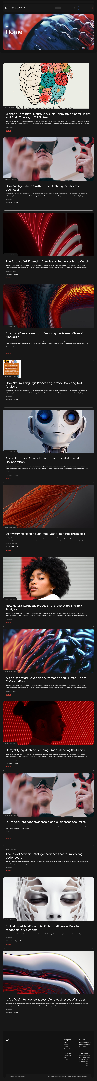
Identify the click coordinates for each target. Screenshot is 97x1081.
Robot (19, 941)
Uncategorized (9, 127)
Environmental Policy (72, 1076)
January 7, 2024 (8, 919)
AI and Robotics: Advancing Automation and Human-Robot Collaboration (46, 460)
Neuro (8, 941)
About (65, 1042)
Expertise (66, 1044)
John (13, 107)
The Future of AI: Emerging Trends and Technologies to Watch (47, 261)
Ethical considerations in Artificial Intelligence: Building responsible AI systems (43, 928)
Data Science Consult (84, 1055)
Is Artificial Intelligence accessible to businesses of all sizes (46, 822)
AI (6, 199)
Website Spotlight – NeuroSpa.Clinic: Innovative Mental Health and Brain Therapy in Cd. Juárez (48, 115)
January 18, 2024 (8, 743)
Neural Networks (12, 271)
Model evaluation (83, 1051)
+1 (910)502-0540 (13, 2)
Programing (14, 941)
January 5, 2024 (8, 993)
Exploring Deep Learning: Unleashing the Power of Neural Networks (44, 335)
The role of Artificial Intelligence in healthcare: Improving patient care (44, 855)
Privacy (62, 1076)
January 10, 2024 (8, 815)
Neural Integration (83, 1059)
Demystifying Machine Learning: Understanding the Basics (45, 534)
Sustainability (67, 1049)
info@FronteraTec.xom (29, 2)
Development (82, 1046)
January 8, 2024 (9, 849)
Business (10, 199)
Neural (16, 202)
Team (65, 1057)
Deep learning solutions (85, 1042)
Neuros (12, 1076)
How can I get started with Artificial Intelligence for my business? (42, 187)
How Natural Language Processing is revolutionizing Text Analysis (44, 384)
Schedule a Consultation (85, 8)
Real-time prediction (84, 1064)
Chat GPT (11, 202)
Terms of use (50, 1076)
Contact (66, 1059)
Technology (14, 346)
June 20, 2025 (8, 107)
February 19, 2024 (9, 179)
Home (83, 47)
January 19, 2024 (8, 326)
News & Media (67, 1053)
